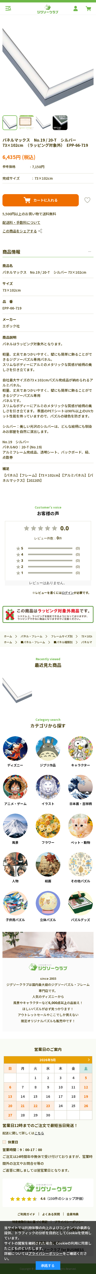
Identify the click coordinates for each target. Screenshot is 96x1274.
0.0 (64, 528)
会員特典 (73, 1214)
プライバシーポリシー (45, 1253)
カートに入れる (45, 200)
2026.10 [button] (88, 1059)
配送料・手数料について (21, 222)
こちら (39, 1133)
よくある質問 (51, 1214)
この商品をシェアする (19, 230)
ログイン (68, 592)
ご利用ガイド (26, 1214)
